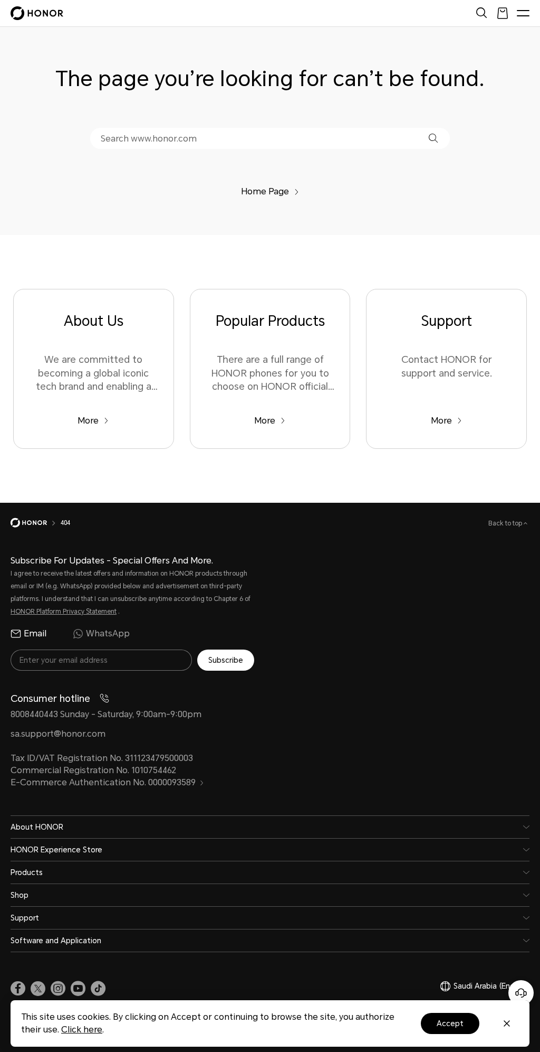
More (88, 421)
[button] (433, 138)
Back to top (506, 523)
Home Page (265, 191)
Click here (81, 1030)
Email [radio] (35, 633)
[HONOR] (36, 523)
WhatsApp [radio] (108, 633)
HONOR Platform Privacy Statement (64, 611)
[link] (18, 989)
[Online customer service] (521, 993)
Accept (450, 1023)
